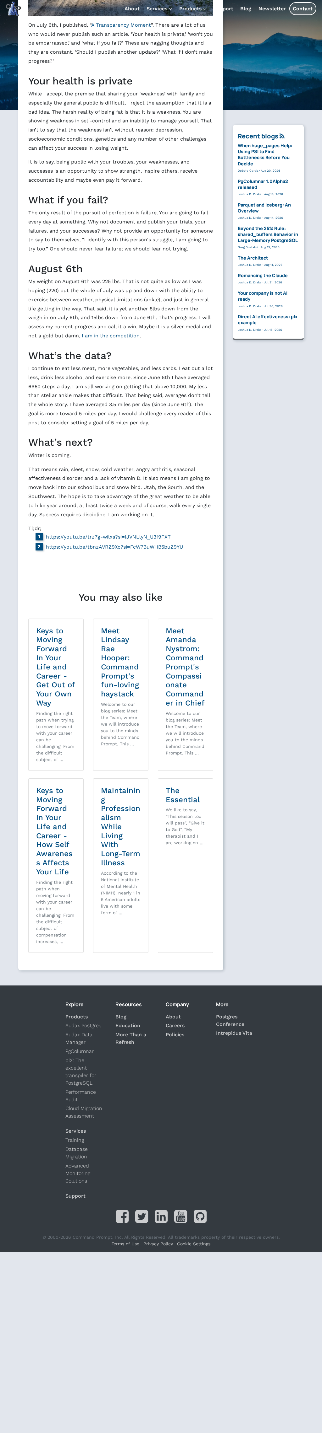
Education (127, 1025)
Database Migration (76, 1153)
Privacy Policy (158, 1243)
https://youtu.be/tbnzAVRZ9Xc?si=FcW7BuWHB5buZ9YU (114, 547)
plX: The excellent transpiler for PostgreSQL (80, 1071)
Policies (175, 1035)
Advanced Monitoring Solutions (77, 1173)
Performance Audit (80, 1096)
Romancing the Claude (263, 275)
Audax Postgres (83, 1025)
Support (223, 9)
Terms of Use (125, 1243)
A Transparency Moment (121, 25)
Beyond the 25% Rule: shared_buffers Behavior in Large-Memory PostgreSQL (268, 234)
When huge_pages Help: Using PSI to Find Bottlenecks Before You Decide (265, 154)
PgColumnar (79, 1051)
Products (190, 9)
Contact (303, 9)
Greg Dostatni (248, 247)
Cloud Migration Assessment (83, 1112)
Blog (245, 9)
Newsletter (272, 9)
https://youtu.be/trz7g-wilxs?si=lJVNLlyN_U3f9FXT (108, 537)
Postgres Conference (230, 1020)
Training (74, 1140)
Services (157, 9)
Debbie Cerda (248, 170)
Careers (175, 1025)
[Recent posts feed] (282, 136)
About (132, 9)
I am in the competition (110, 336)
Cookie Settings (193, 1243)
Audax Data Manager (78, 1038)
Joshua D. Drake (250, 194)
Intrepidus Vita (234, 1033)
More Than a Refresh (130, 1038)
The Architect (253, 258)
